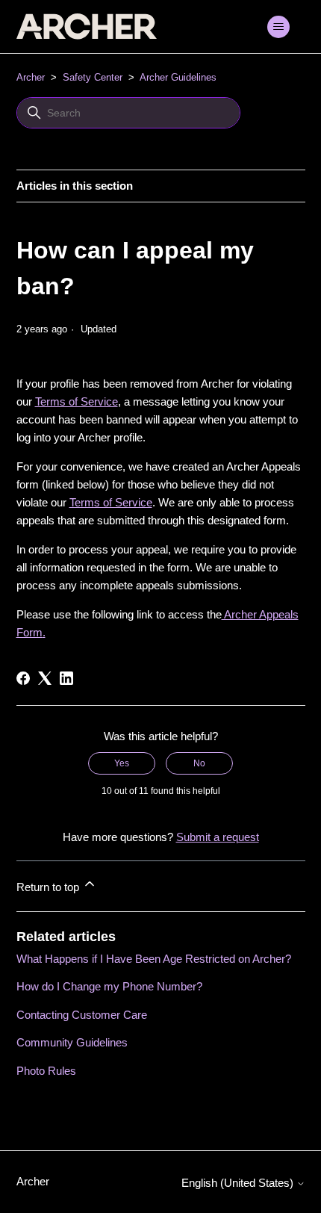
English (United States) (238, 1182)
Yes (121, 763)
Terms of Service (76, 401)
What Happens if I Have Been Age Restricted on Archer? (153, 958)
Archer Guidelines (178, 77)
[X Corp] (45, 678)
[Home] (86, 26)
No (199, 763)
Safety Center (92, 77)
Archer (30, 77)
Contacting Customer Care (81, 1014)
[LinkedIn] (66, 678)
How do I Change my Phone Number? (109, 986)
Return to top (49, 887)
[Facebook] (23, 678)
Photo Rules (46, 1070)
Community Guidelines (72, 1042)
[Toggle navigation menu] (278, 27)
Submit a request (217, 837)
